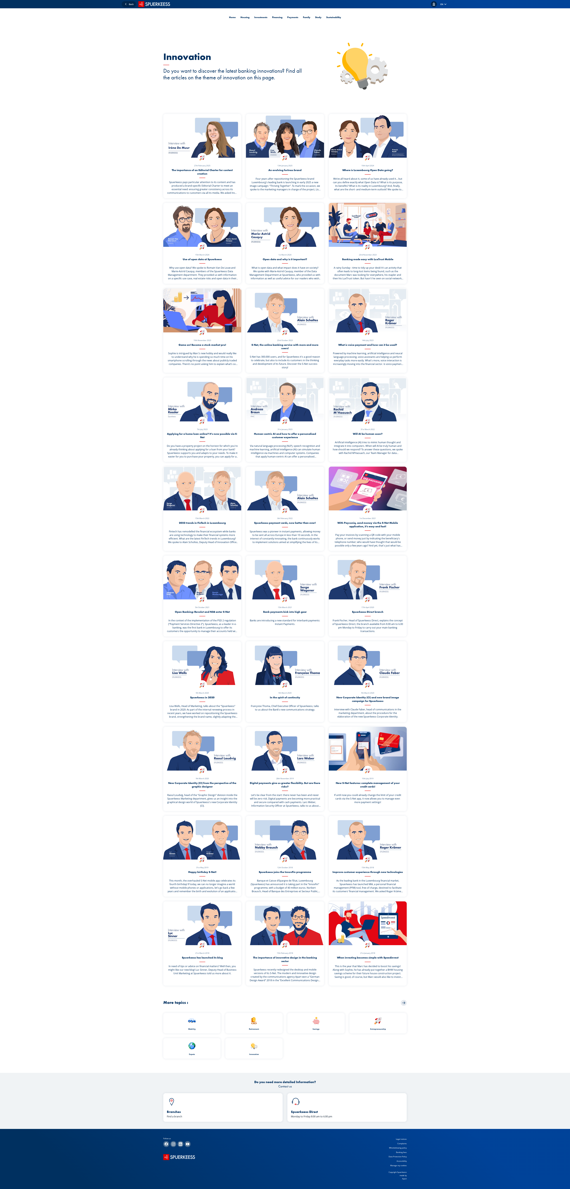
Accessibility (402, 1161)
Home (232, 17)
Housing (245, 17)
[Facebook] (166, 1144)
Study (318, 17)
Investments (260, 17)
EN (441, 4)
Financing (277, 17)
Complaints (402, 1143)
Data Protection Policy (398, 1156)
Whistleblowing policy (398, 1148)
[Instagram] (173, 1144)
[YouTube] (188, 1144)
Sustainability (333, 17)
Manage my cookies (398, 1165)
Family (306, 17)
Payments (292, 17)
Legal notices (401, 1139)
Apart (404, 1178)
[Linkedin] (180, 1144)
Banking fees (401, 1152)
